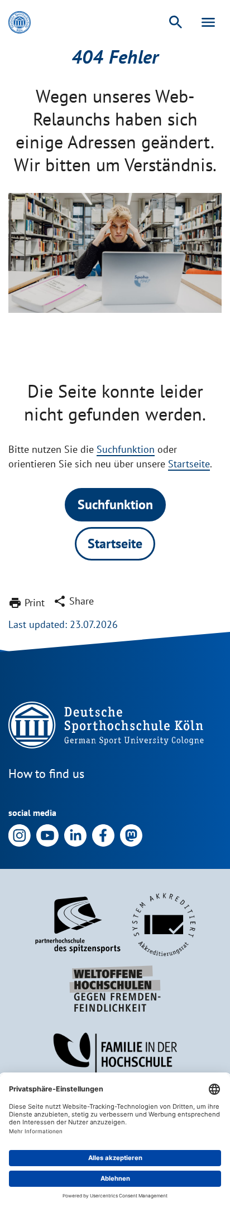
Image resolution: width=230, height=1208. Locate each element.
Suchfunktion (126, 449)
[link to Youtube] (47, 834)
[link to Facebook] (103, 834)
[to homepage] (19, 22)
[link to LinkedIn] (75, 834)
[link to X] (131, 834)
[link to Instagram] (19, 834)
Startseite (189, 463)
